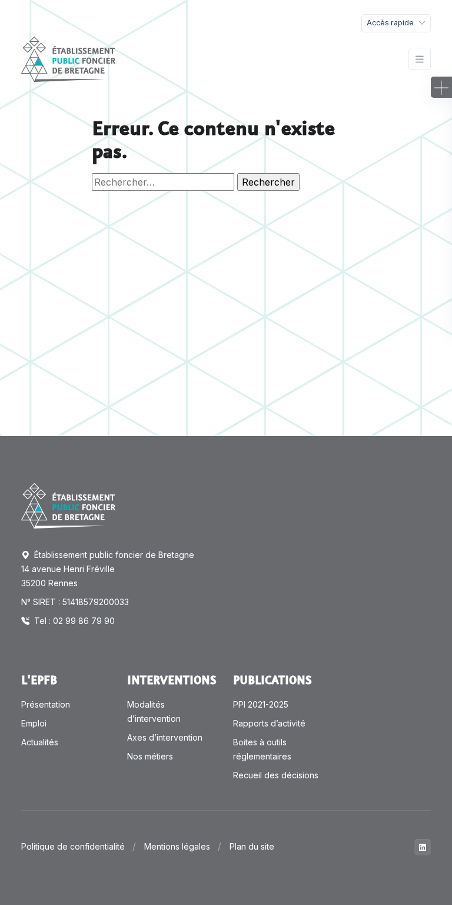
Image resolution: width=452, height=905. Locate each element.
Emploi (33, 723)
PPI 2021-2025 (260, 704)
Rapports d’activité (269, 723)
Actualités (39, 742)
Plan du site (252, 846)
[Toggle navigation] (419, 59)
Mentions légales (177, 846)
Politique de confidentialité (73, 846)
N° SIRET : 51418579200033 (75, 602)
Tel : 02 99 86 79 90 (73, 621)
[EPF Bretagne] (68, 59)
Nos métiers (150, 756)
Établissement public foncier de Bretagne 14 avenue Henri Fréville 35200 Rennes (107, 569)
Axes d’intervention (164, 737)
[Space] (68, 505)
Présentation (45, 704)
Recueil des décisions (275, 775)
